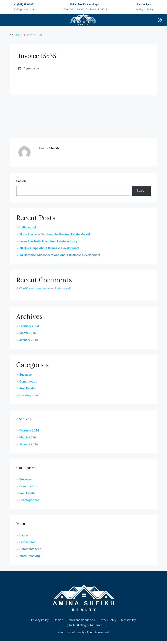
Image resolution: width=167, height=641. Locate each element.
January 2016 (28, 340)
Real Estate (27, 388)
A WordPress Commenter (33, 288)
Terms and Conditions (81, 620)
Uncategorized (29, 395)
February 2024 (29, 326)
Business (25, 374)
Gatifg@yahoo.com (24, 9)
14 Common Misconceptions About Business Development (59, 255)
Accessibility (128, 620)
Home (18, 35)
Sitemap (58, 620)
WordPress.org (29, 556)
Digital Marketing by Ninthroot (83, 625)
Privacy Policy (40, 620)
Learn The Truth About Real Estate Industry (48, 241)
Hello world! (27, 227)
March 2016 (27, 333)
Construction (28, 381)
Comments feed (30, 549)
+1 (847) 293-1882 (24, 4)
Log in (23, 535)
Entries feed (27, 542)
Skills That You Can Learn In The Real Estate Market (54, 234)
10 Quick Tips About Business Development (49, 248)
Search (21, 181)
